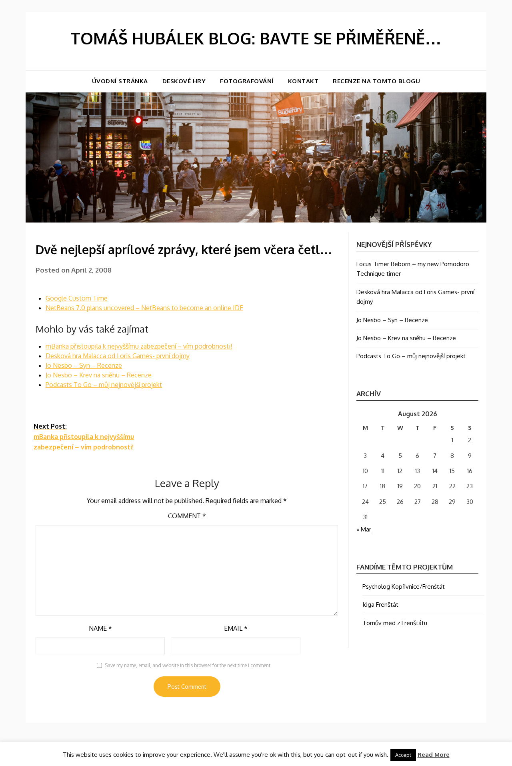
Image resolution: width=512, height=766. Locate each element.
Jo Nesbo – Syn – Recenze (84, 365)
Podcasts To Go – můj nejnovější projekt (104, 385)
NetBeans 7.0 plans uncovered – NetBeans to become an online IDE (144, 308)
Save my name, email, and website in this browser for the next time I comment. (188, 665)
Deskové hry (184, 81)
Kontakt (303, 81)
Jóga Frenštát (380, 604)
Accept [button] (403, 755)
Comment (187, 516)
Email (236, 628)
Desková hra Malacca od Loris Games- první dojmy (118, 356)
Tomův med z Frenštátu (394, 623)
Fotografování (247, 81)
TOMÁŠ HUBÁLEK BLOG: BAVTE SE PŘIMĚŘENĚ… (256, 38)
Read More (434, 754)
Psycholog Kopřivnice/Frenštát (403, 586)
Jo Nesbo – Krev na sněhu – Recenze (99, 375)
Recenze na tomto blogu (376, 81)
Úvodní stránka (120, 81)
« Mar (363, 529)
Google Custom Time (77, 298)
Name (100, 628)
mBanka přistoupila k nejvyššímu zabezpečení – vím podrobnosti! (139, 346)
